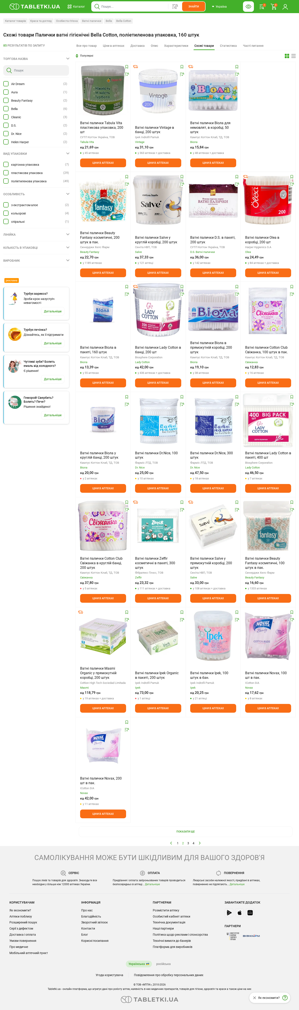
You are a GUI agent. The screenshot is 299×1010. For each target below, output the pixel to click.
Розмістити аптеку (166, 910)
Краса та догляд (41, 21)
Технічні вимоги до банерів (172, 940)
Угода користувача (109, 975)
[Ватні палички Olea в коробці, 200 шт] (268, 200)
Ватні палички (91, 21)
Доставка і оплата (22, 934)
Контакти (88, 928)
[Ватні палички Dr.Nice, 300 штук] (213, 420)
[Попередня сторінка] (171, 843)
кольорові (18, 213)
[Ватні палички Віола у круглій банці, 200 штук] (103, 420)
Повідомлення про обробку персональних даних (168, 975)
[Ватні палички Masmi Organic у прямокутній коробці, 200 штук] (103, 635)
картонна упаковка (25, 164)
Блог (84, 934)
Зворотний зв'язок (94, 922)
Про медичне (18, 947)
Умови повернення (22, 940)
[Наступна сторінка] (199, 843)
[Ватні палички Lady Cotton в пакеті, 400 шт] (268, 420)
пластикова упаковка (27, 173)
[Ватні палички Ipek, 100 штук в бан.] (213, 635)
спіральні (18, 221)
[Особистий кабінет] (285, 6)
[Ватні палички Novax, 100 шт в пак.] (268, 635)
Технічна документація (169, 922)
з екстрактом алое (24, 205)
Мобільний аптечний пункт (28, 953)
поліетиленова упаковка (29, 181)
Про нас (87, 910)
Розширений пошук (23, 922)
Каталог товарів (15, 21)
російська (163, 964)
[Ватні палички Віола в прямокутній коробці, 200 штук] (213, 310)
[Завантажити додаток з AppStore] (239, 912)
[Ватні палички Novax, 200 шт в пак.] (103, 745)
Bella (109, 21)
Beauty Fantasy (22, 100)
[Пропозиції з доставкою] (135, 66)
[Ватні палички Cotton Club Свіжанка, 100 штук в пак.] (268, 310)
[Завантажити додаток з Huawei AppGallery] (250, 912)
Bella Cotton (123, 21)
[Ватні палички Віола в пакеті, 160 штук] (103, 310)
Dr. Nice (16, 134)
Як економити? (20, 910)
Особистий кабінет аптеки (171, 916)
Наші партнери (163, 928)
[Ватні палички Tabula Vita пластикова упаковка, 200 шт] (103, 90)
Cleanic (16, 117)
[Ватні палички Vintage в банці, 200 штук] (158, 90)
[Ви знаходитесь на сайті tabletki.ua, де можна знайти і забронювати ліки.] (34, 6)
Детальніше (152, 884)
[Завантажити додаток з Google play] (229, 912)
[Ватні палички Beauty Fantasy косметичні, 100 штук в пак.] (268, 525)
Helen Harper (20, 142)
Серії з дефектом (21, 928)
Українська (136, 964)
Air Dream (18, 84)
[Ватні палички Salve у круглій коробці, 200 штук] (158, 200)
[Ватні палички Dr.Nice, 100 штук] (158, 420)
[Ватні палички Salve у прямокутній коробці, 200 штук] (213, 525)
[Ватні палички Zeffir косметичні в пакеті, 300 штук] (158, 525)
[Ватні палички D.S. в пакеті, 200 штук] (213, 200)
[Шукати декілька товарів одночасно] (175, 6)
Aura (14, 92)
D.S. (13, 125)
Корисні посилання (95, 940)
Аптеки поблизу (20, 916)
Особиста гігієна (67, 21)
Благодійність (91, 916)
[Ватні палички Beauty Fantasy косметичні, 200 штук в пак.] (103, 200)
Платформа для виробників (172, 947)
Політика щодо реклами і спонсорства (180, 934)
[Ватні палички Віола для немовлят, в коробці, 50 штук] (213, 90)
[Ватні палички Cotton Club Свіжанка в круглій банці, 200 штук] (103, 525)
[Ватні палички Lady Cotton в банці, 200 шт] (158, 310)
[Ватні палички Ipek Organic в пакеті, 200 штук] (158, 635)
